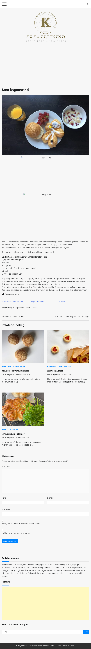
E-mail (50, 498)
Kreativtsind (37, 646)
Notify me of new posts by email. (16, 533)
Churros (62, 302)
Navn (4, 498)
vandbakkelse (31, 308)
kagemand (19, 308)
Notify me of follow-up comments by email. (21, 524)
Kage (11, 308)
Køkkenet (6, 367)
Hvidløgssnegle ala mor (13, 434)
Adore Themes (67, 646)
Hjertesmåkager (55, 370)
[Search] (87, 4)
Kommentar (7, 466)
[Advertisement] (45, 64)
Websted (6, 509)
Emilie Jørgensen (8, 375)
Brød (4, 430)
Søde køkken (19, 367)
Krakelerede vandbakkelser (12, 302)
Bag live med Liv (37, 302)
